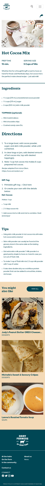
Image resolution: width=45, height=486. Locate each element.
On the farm (7, 459)
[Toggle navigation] (40, 6)
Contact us (6, 468)
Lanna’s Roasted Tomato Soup (18, 417)
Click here (27, 185)
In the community (9, 462)
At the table (7, 456)
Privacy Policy (8, 484)
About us (28, 456)
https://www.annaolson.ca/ (12, 171)
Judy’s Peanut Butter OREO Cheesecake (23, 332)
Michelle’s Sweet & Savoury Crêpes (20, 375)
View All (35, 289)
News (26, 459)
